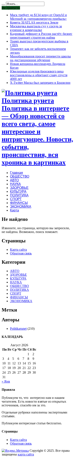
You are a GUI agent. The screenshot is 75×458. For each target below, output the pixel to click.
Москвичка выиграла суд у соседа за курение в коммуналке (36, 28)
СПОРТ (16, 199)
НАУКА (15, 184)
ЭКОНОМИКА (20, 206)
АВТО (14, 180)
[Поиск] (3, 4)
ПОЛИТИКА (19, 195)
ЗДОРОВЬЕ (19, 188)
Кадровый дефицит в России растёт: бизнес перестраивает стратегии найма (41, 35)
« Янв (6, 381)
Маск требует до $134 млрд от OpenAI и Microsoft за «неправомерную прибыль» (38, 16)
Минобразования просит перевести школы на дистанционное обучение (40, 58)
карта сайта (26, 454)
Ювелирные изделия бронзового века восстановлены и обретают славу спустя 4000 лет (38, 75)
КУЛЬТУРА (18, 191)
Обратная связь (21, 253)
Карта (14, 210)
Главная (16, 172)
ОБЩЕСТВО (19, 176)
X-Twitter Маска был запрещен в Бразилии (40, 82)
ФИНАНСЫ (19, 203)
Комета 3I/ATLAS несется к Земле (34, 22)
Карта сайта (18, 249)
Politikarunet (18, 328)
